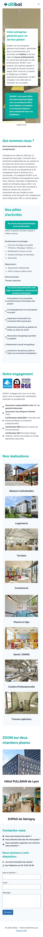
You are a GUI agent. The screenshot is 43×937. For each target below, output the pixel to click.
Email (5, 883)
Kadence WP (21, 931)
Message (7, 893)
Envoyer (7, 912)
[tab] (17, 124)
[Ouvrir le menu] (38, 4)
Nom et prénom (10, 873)
